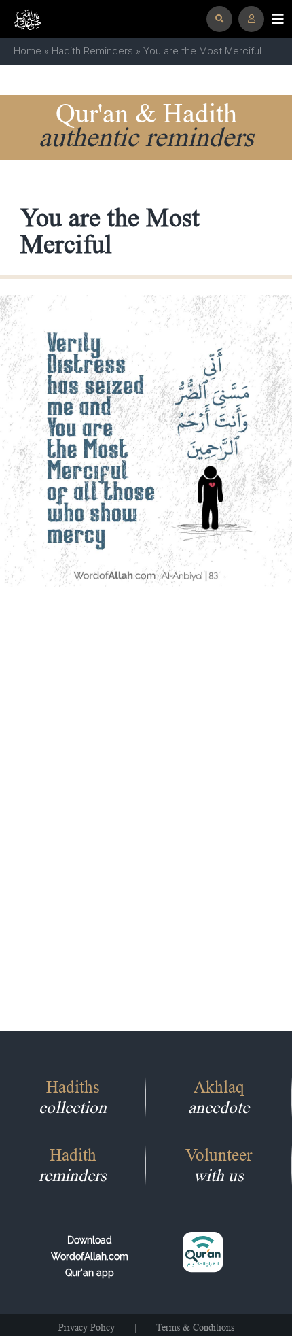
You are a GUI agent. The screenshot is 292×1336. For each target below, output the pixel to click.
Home (27, 51)
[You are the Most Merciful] (146, 440)
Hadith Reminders (92, 51)
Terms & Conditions (195, 1327)
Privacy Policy (86, 1327)
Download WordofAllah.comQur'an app (89, 1256)
